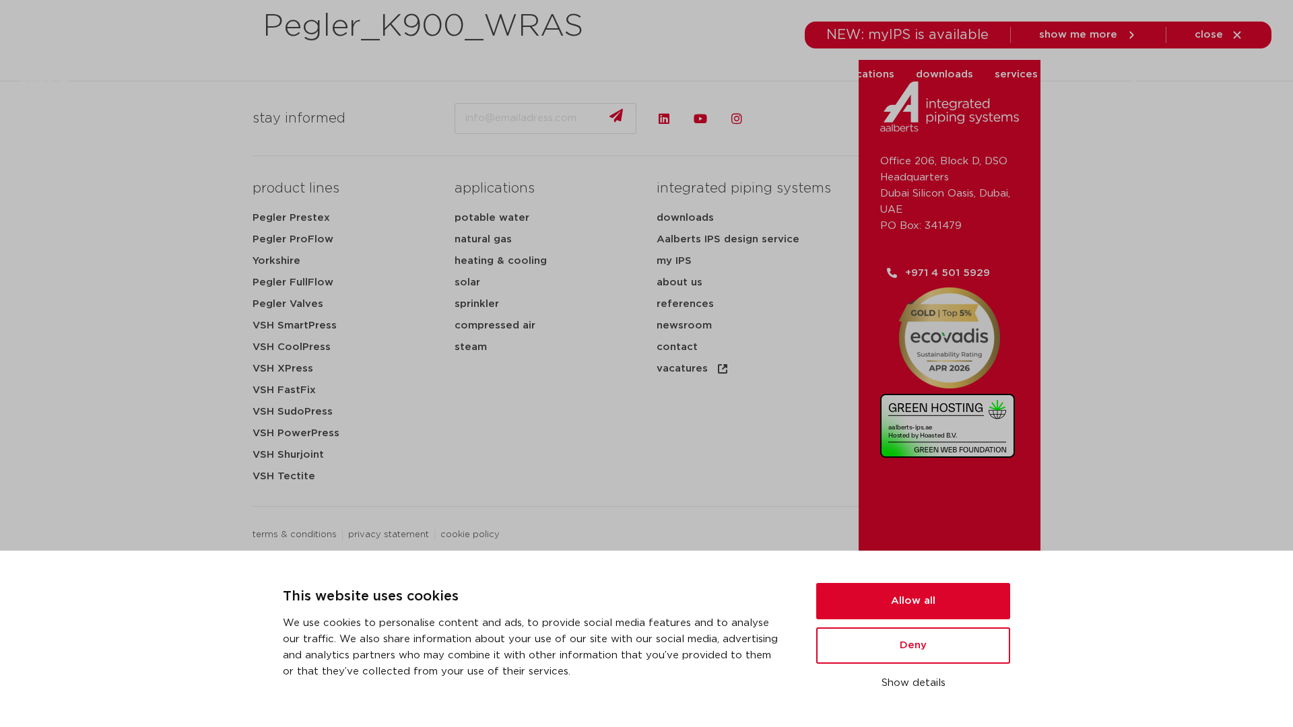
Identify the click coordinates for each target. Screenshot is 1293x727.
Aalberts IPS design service (728, 239)
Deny (913, 645)
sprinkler (477, 304)
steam (471, 347)
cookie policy (470, 534)
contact (677, 347)
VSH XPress (283, 369)
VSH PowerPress (296, 433)
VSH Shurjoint (288, 455)
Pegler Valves (288, 304)
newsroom (684, 325)
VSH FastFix (284, 390)
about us (1082, 74)
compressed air (495, 325)
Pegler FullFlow (293, 282)
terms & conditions (295, 534)
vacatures (682, 369)
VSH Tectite (284, 476)
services (1016, 74)
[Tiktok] (773, 118)
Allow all (913, 601)
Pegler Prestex (291, 218)
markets (788, 74)
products (721, 74)
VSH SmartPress (295, 325)
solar (467, 282)
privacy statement (388, 534)
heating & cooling (501, 261)
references (685, 304)
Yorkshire (276, 261)
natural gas (483, 239)
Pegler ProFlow (293, 239)
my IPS (674, 261)
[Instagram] (736, 118)
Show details (914, 683)
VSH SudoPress (293, 412)
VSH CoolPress (292, 347)
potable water (492, 218)
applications (862, 74)
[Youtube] (700, 118)
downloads (944, 74)
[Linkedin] (664, 118)
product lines (296, 188)
